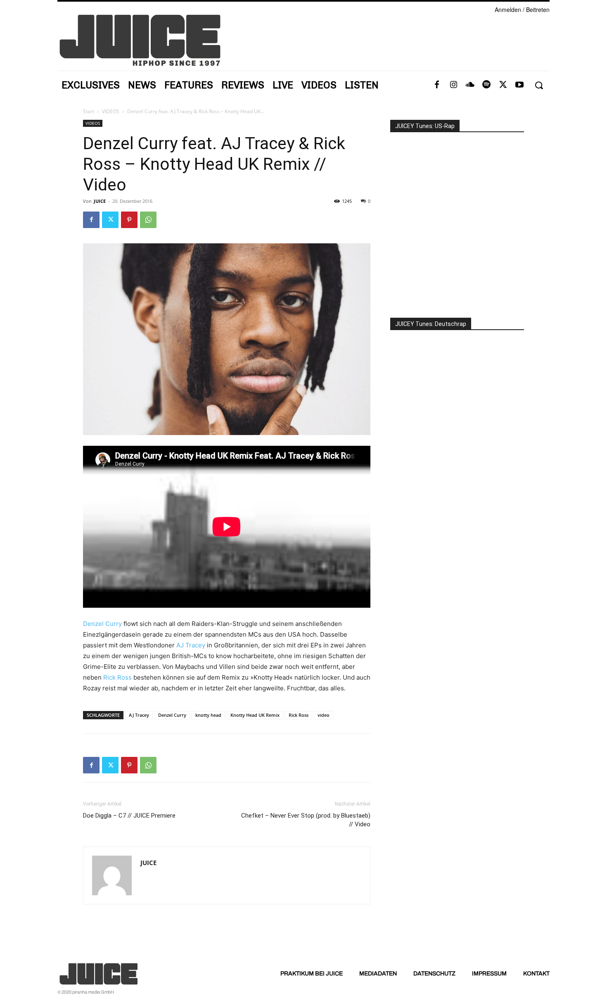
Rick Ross (117, 677)
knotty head (208, 715)
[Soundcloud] (470, 85)
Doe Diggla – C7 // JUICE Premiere (129, 815)
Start (88, 111)
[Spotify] (486, 85)
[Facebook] (437, 85)
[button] (539, 85)
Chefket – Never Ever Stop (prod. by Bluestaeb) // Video (305, 820)
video (324, 715)
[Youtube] (519, 85)
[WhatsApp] (148, 220)
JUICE (100, 201)
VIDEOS (110, 111)
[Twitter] (503, 85)
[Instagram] (453, 85)
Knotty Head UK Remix (255, 715)
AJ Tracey (190, 645)
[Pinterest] (129, 220)
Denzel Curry (102, 624)
